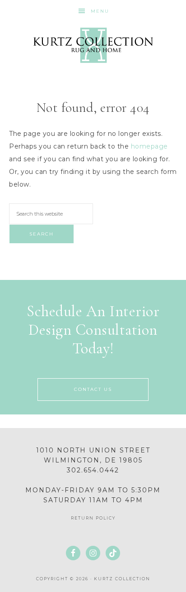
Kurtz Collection (93, 45)
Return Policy (93, 517)
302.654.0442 (93, 470)
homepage (149, 146)
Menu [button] (100, 11)
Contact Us (93, 389)
